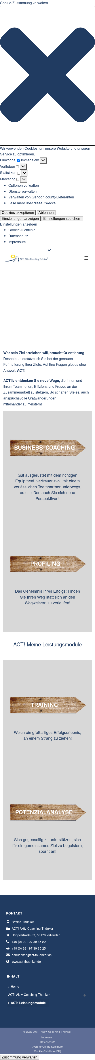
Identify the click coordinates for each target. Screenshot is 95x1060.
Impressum (17, 241)
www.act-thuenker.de (26, 961)
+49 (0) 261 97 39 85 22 (29, 942)
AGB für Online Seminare (47, 1046)
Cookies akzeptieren (18, 213)
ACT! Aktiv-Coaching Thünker (29, 994)
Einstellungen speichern (62, 218)
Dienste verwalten (22, 191)
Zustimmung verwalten (19, 1057)
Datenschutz (18, 235)
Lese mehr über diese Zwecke (32, 202)
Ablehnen (46, 213)
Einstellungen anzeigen (20, 218)
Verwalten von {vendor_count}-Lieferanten (41, 197)
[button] (47, 76)
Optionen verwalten (23, 185)
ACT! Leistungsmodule (28, 1002)
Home (15, 986)
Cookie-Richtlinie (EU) (47, 1051)
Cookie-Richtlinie (22, 229)
